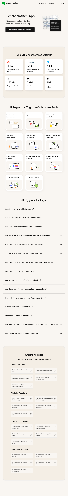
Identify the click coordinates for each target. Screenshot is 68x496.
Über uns (42, 3)
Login (63, 3)
